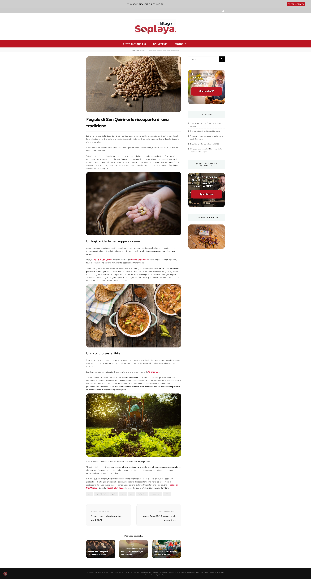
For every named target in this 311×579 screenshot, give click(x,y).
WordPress (161, 575)
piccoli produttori (142, 494)
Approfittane (207, 194)
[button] (190, 236)
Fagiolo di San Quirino (101, 494)
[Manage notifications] (5, 574)
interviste (123, 494)
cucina (89, 494)
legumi (131, 494)
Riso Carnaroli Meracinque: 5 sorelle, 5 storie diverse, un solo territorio (133, 551)
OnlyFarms (160, 43)
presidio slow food (155, 494)
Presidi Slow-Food (115, 487)
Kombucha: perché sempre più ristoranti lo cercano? (166, 553)
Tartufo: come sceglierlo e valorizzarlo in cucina (99, 553)
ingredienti (114, 494)
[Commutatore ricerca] (223, 10)
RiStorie (180, 43)
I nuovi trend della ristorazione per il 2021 (204, 143)
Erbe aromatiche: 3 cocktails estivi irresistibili (205, 131)
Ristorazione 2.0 (134, 43)
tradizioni (166, 494)
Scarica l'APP (206, 91)
